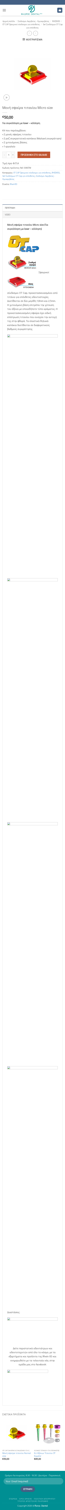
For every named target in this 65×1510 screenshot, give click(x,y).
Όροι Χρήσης (25, 1498)
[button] (4, 10)
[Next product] (29, 33)
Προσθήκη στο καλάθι (34, 154)
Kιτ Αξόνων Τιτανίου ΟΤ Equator (44, 1454)
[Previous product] (35, 33)
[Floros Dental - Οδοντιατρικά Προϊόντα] (32, 10)
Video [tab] (7, 214)
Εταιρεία (13, 1498)
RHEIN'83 (56, 21)
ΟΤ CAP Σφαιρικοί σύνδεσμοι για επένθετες (21, 24)
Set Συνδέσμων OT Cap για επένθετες (18, 176)
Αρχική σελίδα (9, 21)
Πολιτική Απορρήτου (44, 1498)
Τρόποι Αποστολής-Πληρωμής (33, 1501)
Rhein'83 (13, 184)
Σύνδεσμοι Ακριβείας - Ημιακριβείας (33, 21)
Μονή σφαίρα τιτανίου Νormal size (16, 1454)
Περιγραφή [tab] (10, 208)
